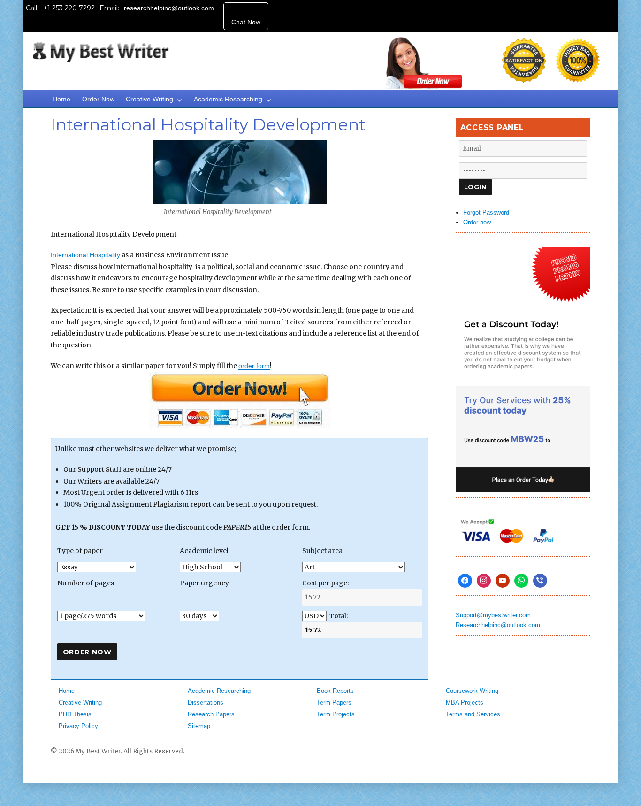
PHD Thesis (75, 714)
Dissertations (205, 702)
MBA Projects (464, 702)
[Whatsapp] (521, 580)
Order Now (98, 99)
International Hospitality (85, 255)
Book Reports (335, 690)
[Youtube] (502, 580)
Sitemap (199, 725)
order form (254, 365)
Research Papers (211, 714)
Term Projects (336, 714)
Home (61, 99)
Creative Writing (149, 99)
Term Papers (334, 702)
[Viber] (540, 580)
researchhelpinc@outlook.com (169, 8)
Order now (477, 222)
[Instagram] (483, 580)
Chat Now (245, 22)
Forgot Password (486, 212)
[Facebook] (465, 580)
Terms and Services (473, 714)
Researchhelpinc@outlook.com (498, 625)
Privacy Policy (78, 725)
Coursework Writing (472, 690)
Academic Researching (228, 99)
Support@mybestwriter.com (493, 615)
